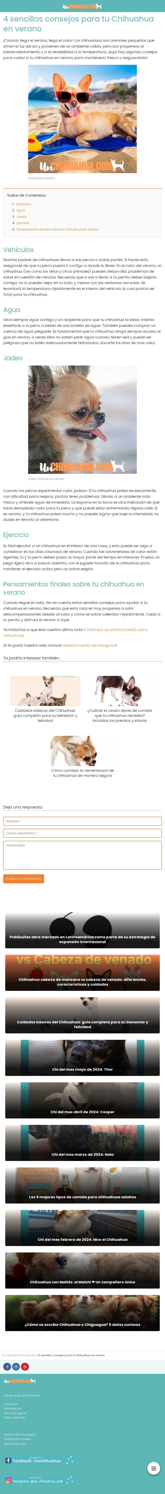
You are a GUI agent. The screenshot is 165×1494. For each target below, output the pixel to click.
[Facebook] (7, 1367)
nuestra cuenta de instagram (89, 645)
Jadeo (21, 216)
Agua (20, 210)
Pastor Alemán (14, 1418)
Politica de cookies (17, 1439)
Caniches (11, 1404)
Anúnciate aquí (15, 1444)
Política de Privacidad (19, 1435)
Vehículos (23, 204)
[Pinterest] (25, 1367)
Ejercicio (23, 223)
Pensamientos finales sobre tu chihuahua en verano (58, 229)
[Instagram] (16, 1367)
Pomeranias (13, 1409)
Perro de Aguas (15, 1413)
